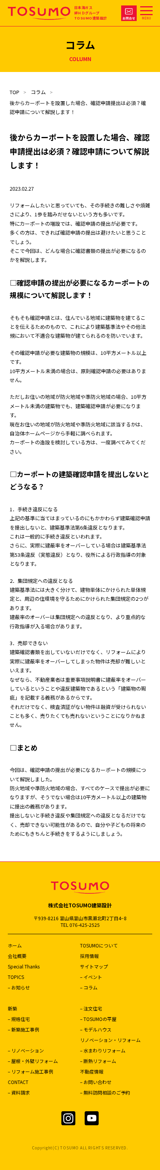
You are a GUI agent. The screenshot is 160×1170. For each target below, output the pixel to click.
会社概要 (17, 955)
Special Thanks (24, 966)
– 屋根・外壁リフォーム (33, 1061)
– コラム (88, 987)
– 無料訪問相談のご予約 (105, 1092)
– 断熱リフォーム (98, 1061)
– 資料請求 (19, 1092)
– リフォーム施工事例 (30, 1071)
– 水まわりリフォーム (102, 1050)
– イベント (91, 977)
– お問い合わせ (95, 1082)
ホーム (15, 945)
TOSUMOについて (99, 945)
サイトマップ (94, 966)
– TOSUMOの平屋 (98, 1019)
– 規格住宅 (19, 1019)
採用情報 (89, 955)
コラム (38, 92)
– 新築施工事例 (23, 1029)
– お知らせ (19, 987)
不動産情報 (91, 1071)
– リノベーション (26, 1050)
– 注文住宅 (91, 1008)
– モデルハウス (95, 1029)
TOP (14, 92)
